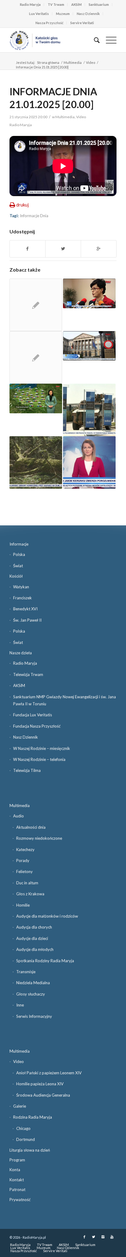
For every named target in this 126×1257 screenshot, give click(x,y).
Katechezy (25, 849)
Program (17, 1159)
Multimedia (73, 62)
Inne (20, 1005)
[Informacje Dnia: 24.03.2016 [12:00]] (89, 293)
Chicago (23, 1128)
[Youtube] (112, 1236)
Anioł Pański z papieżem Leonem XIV (49, 1072)
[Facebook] (84, 1236)
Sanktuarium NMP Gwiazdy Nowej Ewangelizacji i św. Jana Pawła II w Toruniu (64, 700)
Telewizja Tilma (27, 770)
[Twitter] (93, 1236)
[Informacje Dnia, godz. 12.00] (35, 357)
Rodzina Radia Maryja (32, 1117)
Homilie (23, 905)
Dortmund (25, 1139)
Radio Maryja (30, 4)
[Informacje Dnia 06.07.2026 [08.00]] (89, 410)
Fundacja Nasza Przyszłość (37, 726)
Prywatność (20, 1199)
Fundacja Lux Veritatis (32, 714)
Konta (14, 1169)
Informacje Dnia (34, 215)
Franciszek (22, 597)
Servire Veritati (82, 23)
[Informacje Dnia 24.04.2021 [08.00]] (89, 462)
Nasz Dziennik (88, 14)
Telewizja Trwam (28, 674)
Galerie (19, 1106)
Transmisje (25, 971)
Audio (18, 815)
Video (90, 62)
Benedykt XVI (25, 608)
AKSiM (76, 4)
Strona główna (48, 62)
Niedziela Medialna (33, 982)
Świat (18, 565)
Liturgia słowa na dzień (29, 1150)
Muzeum (63, 14)
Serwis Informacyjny (34, 1016)
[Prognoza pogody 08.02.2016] (35, 398)
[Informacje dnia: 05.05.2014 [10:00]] (89, 346)
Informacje (18, 544)
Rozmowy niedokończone (39, 838)
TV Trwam (56, 4)
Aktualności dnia (31, 827)
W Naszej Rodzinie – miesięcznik (41, 748)
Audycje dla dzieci (32, 938)
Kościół (16, 576)
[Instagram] (102, 1236)
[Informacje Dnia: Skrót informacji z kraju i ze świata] (35, 305)
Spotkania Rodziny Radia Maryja (45, 960)
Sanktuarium (99, 4)
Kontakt (16, 1179)
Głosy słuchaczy (30, 994)
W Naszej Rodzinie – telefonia (39, 759)
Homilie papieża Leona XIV (40, 1083)
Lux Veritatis (39, 14)
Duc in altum (27, 882)
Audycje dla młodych (35, 949)
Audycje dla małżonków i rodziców (47, 916)
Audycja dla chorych (34, 927)
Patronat (17, 1189)
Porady (22, 860)
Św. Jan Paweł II (27, 620)
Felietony (24, 871)
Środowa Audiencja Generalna (43, 1095)
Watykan (21, 586)
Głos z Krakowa (30, 893)
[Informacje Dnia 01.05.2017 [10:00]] (35, 462)
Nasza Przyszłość (49, 23)
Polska (19, 554)
